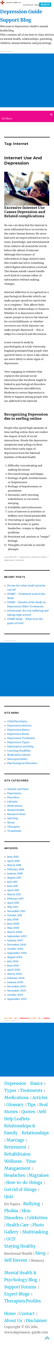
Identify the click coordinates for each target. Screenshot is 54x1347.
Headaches (14, 1175)
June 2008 (13, 923)
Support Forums (20, 1286)
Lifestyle (12, 801)
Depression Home (18, 733)
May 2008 (13, 927)
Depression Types (18, 742)
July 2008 (12, 919)
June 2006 (13, 965)
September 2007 (17, 936)
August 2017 (14, 877)
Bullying (31, 1203)
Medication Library (18, 754)
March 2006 (14, 973)
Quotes (28, 1111)
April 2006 (13, 969)
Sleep (40, 1253)
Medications (14, 805)
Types (10, 1090)
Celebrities (37, 1217)
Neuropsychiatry (17, 758)
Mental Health (15, 809)
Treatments (14, 830)
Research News (39, 557)
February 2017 (15, 898)
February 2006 (16, 978)
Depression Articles (19, 725)
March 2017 (14, 894)
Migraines (38, 1175)
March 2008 (14, 932)
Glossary (15, 1104)
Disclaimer (36, 1320)
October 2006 (15, 948)
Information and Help (20, 746)
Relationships (35, 1132)
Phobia (11, 1210)
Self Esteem (15, 1260)
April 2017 (13, 890)
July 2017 (12, 881)
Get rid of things (20, 1189)
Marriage (15, 1140)
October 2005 (15, 994)
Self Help (12, 818)
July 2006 (12, 961)
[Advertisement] (27, 80)
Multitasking (35, 1231)
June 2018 (12, 856)
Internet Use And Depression (23, 160)
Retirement (15, 1147)
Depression (25, 557)
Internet (20, 560)
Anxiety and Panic (18, 789)
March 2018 (14, 865)
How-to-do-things (24, 1182)
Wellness (13, 1161)
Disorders (13, 797)
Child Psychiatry (17, 721)
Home (10, 1313)
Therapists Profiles (22, 1301)
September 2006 (17, 952)
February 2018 (15, 869)
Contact (27, 1313)
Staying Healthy (20, 1246)
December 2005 (16, 986)
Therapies (13, 826)
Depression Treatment (21, 738)
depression (9, 560)
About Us (13, 1320)
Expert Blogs (17, 1293)
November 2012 (16, 911)
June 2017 (12, 886)
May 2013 (12, 906)
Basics (36, 1083)
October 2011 (14, 915)
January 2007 (15, 940)
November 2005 (16, 990)
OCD (10, 1238)
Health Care (17, 1224)
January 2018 (14, 873)
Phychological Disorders (22, 763)
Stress (11, 822)
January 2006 (15, 982)
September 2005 (17, 998)
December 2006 (16, 944)
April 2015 (13, 902)
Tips (31, 1104)
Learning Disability (19, 750)
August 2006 (14, 957)
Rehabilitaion (17, 1154)
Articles (39, 1097)
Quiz (8, 1196)
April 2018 (13, 860)
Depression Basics (18, 729)
